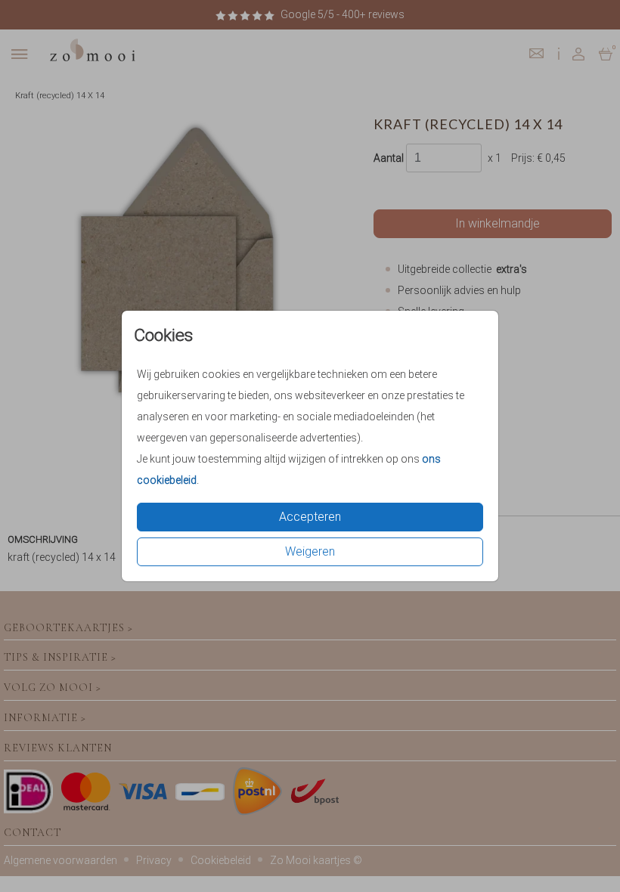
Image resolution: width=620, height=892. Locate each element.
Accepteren (310, 516)
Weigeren (310, 551)
